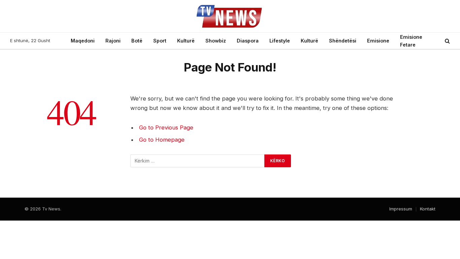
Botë (136, 41)
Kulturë (186, 41)
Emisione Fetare (411, 41)
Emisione (378, 41)
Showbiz (215, 41)
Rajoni (113, 41)
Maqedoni (83, 41)
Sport (159, 41)
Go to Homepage (162, 139)
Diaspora (248, 41)
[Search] (446, 41)
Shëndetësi (342, 41)
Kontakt (427, 208)
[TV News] (230, 16)
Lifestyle (279, 41)
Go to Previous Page (166, 127)
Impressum (400, 208)
